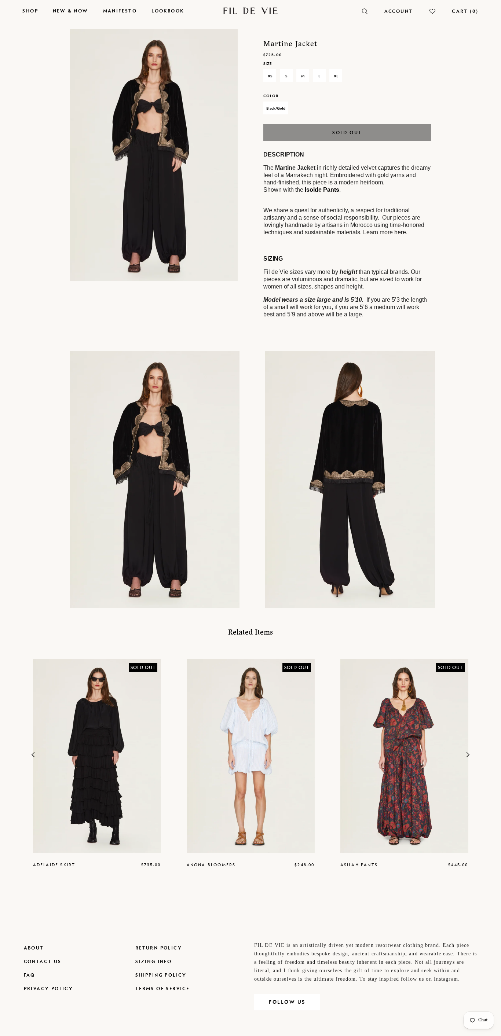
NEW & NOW (70, 11)
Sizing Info (153, 961)
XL (336, 76)
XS (270, 76)
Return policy (158, 948)
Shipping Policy (161, 975)
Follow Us (287, 1002)
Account (398, 11)
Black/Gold (275, 108)
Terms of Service (162, 988)
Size (267, 63)
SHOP (30, 11)
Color (270, 95)
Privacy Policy (48, 988)
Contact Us (43, 961)
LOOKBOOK (167, 11)
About (34, 948)
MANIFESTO (120, 11)
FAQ (29, 975)
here (400, 232)
